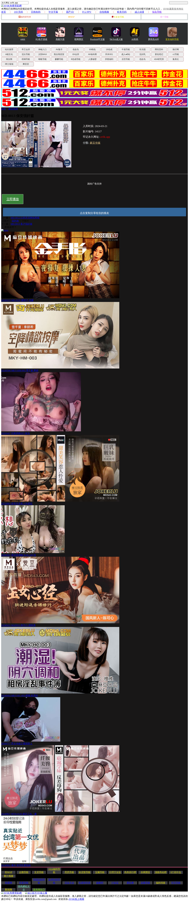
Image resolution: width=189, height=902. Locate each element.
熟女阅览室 (59, 54)
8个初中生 (176, 872)
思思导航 (69, 872)
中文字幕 (53, 12)
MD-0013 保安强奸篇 (31, 109)
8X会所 (75, 54)
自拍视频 (104, 12)
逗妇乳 (142, 54)
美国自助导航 (39, 881)
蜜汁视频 (8, 876)
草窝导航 (23, 882)
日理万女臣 (115, 872)
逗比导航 (26, 54)
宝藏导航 (100, 872)
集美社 (176, 59)
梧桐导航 (26, 59)
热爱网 (8, 882)
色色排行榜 (130, 872)
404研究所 (159, 59)
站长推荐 (9, 49)
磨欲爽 (130, 882)
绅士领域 (9, 64)
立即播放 (12, 199)
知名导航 (157, 12)
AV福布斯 (92, 54)
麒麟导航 (59, 59)
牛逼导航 (126, 49)
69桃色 (92, 49)
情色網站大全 (24, 888)
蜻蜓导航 (42, 59)
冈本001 (109, 54)
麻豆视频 (13, 109)
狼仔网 (176, 49)
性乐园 (142, 49)
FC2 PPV (86, 12)
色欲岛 (76, 49)
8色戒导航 (75, 59)
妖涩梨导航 (85, 872)
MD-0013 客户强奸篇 (21, 224)
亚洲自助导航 (54, 881)
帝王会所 (26, 49)
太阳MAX (42, 54)
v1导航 (176, 54)
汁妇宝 (115, 882)
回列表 (15, 221)
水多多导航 (119, 17)
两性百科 (159, 49)
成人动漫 (139, 12)
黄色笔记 (159, 54)
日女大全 (69, 882)
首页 (3, 12)
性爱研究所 (85, 882)
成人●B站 (125, 54)
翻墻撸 (8, 889)
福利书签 (160, 882)
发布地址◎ (39, 889)
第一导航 (164, 17)
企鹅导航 (23, 872)
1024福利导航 (54, 870)
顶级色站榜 (161, 872)
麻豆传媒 (95, 142)
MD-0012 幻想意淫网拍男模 (25, 217)
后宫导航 (126, 59)
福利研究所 (26, 17)
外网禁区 (145, 872)
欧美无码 (122, 12)
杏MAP (71, 17)
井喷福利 (109, 59)
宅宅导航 (176, 882)
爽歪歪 (26, 64)
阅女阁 (9, 59)
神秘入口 (42, 49)
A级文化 (9, 54)
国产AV (70, 12)
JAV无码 (18, 12)
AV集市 (59, 49)
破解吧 (99, 882)
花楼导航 (145, 882)
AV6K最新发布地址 (173, 9)
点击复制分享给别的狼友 (94, 213)
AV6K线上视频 (76, 899)
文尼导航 (39, 872)
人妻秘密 (92, 59)
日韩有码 (35, 12)
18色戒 (109, 49)
